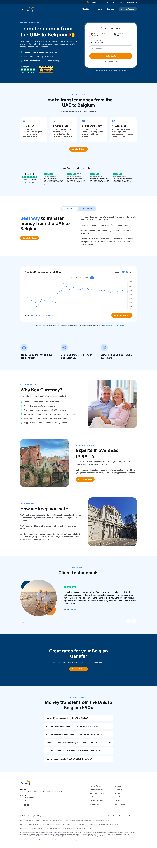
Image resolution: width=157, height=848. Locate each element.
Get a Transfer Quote (122, 315)
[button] (87, 9)
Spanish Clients (131, 2)
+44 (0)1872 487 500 (27, 798)
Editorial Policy (112, 816)
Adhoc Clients (132, 816)
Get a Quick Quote (78, 149)
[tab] (110, 56)
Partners (117, 800)
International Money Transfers (31, 22)
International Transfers (97, 793)
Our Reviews (119, 793)
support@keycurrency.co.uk (28, 800)
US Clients (120, 2)
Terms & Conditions (98, 816)
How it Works (119, 797)
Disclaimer (122, 816)
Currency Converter (96, 800)
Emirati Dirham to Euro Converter (41, 315)
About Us (118, 786)
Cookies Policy (85, 816)
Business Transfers (96, 790)
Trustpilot (73, 609)
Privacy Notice (74, 816)
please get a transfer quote (115, 325)
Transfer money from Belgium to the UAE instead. (111, 70)
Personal (98, 9)
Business (110, 9)
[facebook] (21, 805)
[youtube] (28, 805)
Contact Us (118, 790)
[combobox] (99, 34)
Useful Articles (110, 2)
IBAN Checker (94, 804)
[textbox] (98, 34)
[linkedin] (25, 805)
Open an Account (127, 9)
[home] (25, 782)
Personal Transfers (95, 786)
